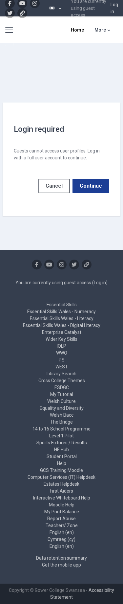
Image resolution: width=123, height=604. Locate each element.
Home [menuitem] (77, 30)
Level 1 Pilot (61, 435)
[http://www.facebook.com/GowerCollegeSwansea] (37, 264)
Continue (91, 186)
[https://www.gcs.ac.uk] (22, 13)
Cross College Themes (61, 380)
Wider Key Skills (61, 339)
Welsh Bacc (61, 415)
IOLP (61, 346)
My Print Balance (61, 511)
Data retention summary (61, 558)
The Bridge (61, 422)
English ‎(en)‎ (62, 532)
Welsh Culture (61, 401)
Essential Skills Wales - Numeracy (61, 311)
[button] (55, 8)
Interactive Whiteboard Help (61, 497)
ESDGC (61, 387)
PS (62, 359)
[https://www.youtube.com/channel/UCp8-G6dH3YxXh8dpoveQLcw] (49, 264)
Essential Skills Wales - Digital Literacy (61, 325)
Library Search (61, 373)
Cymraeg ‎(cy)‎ (61, 539)
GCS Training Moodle (61, 470)
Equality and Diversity (62, 408)
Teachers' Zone (62, 525)
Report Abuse (61, 518)
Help (61, 463)
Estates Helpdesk (61, 484)
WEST (61, 366)
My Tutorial (61, 394)
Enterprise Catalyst (61, 332)
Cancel (54, 186)
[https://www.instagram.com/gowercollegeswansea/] (62, 264)
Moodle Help (61, 504)
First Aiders (61, 491)
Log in (114, 8)
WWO (61, 353)
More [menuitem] (100, 30)
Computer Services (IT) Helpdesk (61, 477)
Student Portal (62, 456)
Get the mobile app (61, 565)
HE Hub (61, 449)
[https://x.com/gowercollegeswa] (10, 13)
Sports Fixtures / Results (61, 442)
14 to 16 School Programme (61, 428)
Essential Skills (62, 304)
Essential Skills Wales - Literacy (61, 318)
